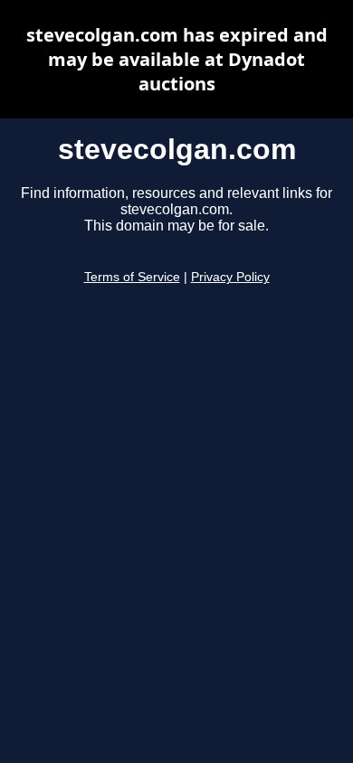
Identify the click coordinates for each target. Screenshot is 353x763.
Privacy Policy (230, 277)
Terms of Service (132, 277)
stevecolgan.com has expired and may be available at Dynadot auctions (177, 59)
